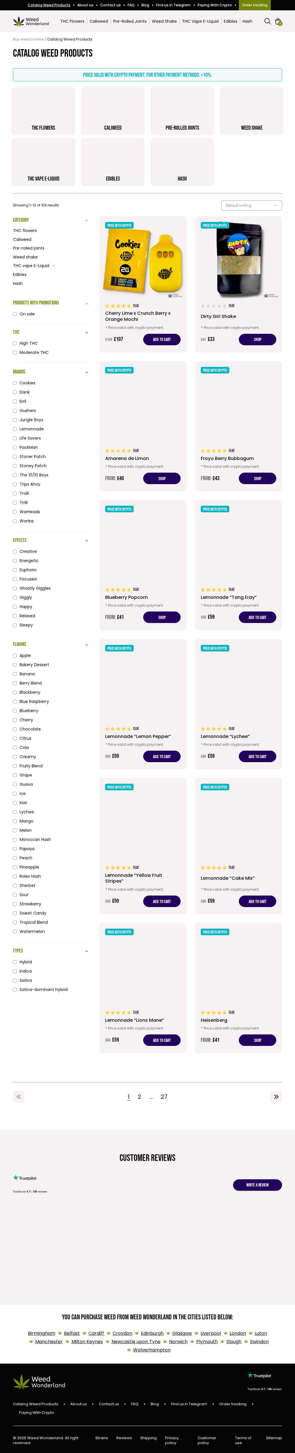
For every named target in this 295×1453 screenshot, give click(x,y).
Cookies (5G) (114, 1223)
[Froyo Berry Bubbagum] (238, 426)
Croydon (122, 1333)
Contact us (110, 5)
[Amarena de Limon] (142, 426)
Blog (145, 5)
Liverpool (211, 1333)
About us (85, 5)
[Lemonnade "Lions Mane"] (142, 988)
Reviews (124, 1438)
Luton (261, 1333)
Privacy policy (172, 1441)
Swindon (259, 1341)
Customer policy (207, 1441)
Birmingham (41, 1333)
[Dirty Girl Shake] (238, 284)
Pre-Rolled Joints (130, 21)
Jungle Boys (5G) (155, 1223)
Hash (247, 21)
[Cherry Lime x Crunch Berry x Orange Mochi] (142, 284)
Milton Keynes (87, 1341)
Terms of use (243, 1441)
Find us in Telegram (173, 5)
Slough (233, 1341)
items (280, 23)
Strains (101, 1438)
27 (164, 1097)
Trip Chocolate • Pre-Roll (72, 1226)
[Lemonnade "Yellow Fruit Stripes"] (142, 846)
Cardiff (96, 1333)
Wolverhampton (152, 1349)
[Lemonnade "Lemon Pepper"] (142, 704)
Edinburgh (152, 1333)
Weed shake (25, 257)
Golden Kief (29, 1223)
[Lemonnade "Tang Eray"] (238, 565)
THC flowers (25, 230)
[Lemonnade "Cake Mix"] (238, 846)
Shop (257, 339)
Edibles (230, 21)
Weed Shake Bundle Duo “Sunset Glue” (277, 1232)
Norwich (178, 1341)
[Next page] (276, 1097)
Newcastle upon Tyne (135, 1341)
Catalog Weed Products (49, 5)
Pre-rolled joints (28, 248)
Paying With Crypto (215, 5)
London (238, 1333)
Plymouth (207, 1341)
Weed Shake (164, 21)
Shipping (148, 1438)
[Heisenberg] (238, 988)
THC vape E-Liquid (31, 266)
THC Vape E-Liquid (200, 21)
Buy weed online (28, 39)
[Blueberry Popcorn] (142, 565)
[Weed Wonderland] (31, 21)
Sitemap (274, 1438)
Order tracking (254, 5)
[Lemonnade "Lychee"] (238, 704)
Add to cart (162, 339)
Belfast (72, 1333)
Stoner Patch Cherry (191, 1226)
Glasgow (182, 1333)
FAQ (131, 5)
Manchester (49, 1341)
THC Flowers (72, 21)
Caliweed (99, 21)
